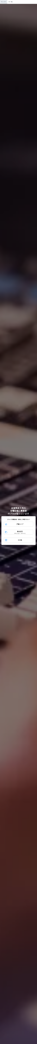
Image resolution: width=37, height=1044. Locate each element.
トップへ (4, 1)
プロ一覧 (10, 1)
